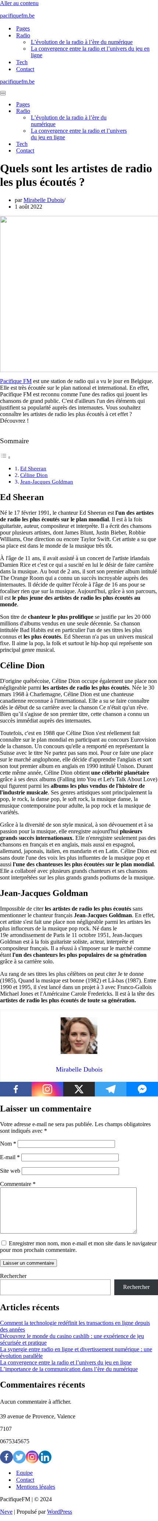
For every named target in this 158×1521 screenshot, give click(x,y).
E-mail (10, 1157)
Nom (8, 1143)
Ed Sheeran (33, 468)
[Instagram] (47, 1089)
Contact (25, 69)
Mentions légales (35, 1487)
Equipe (24, 1473)
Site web (10, 1171)
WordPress (59, 1512)
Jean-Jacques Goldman (46, 481)
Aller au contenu (19, 3)
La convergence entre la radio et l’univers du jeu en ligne (90, 51)
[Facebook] (16, 1089)
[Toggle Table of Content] (5, 457)
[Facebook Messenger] (142, 1089)
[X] (79, 1089)
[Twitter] (19, 1457)
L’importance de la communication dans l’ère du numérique (69, 1369)
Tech (22, 62)
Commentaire (18, 1184)
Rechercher (13, 1276)
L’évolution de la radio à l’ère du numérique (82, 42)
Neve (6, 1512)
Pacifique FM (16, 381)
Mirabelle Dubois (44, 200)
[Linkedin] (45, 1457)
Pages (23, 28)
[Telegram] (110, 1089)
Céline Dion (34, 475)
